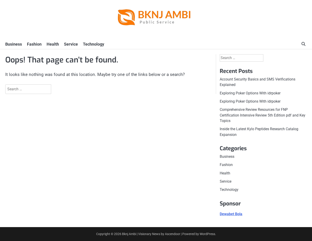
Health (53, 44)
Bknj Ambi (129, 234)
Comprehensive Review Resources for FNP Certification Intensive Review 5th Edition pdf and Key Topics (262, 115)
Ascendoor (172, 234)
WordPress (207, 234)
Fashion (34, 44)
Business (13, 44)
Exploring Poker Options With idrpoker (250, 93)
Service (71, 44)
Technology (93, 44)
